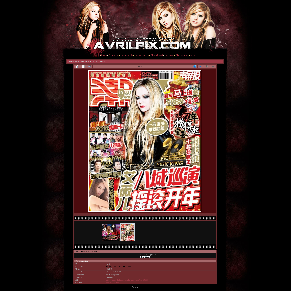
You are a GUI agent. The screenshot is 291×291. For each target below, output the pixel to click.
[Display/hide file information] (83, 66)
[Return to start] (194, 66)
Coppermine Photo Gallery (150, 287)
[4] (147, 257)
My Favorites (182, 55)
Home (96, 55)
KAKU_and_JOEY (114, 266)
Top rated (169, 55)
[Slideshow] (89, 66)
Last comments (142, 55)
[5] (149, 257)
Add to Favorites (112, 283)
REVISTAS (81, 61)
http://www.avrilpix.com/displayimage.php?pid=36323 (127, 280)
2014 (91, 61)
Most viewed (157, 55)
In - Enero (101, 61)
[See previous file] (201, 66)
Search (193, 55)
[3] (145, 257)
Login (104, 55)
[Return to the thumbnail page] (77, 66)
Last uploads (127, 55)
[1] (140, 257)
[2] (143, 257)
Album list (114, 55)
